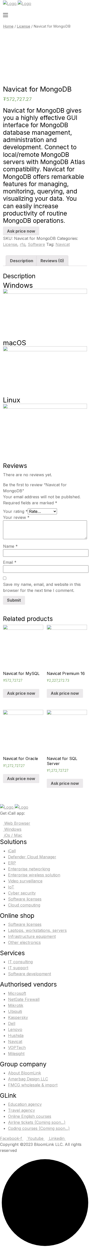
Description (21, 260)
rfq (22, 244)
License (23, 26)
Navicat (63, 244)
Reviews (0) (52, 260)
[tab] (22, 260)
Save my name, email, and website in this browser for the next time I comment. (42, 587)
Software (36, 244)
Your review (16, 517)
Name (10, 546)
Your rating (15, 511)
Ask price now (21, 231)
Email (9, 562)
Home (8, 26)
